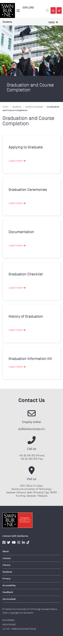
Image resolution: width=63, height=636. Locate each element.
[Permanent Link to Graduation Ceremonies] (30, 179)
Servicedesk (9, 598)
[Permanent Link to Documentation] (30, 221)
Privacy (6, 578)
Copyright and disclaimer (21, 612)
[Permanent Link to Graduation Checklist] (30, 264)
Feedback (8, 592)
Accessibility (9, 585)
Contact (7, 558)
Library (6, 564)
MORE (52, 22)
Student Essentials (34, 106)
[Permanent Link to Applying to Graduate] (30, 137)
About (6, 551)
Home (6, 106)
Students (7, 21)
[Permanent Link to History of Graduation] (30, 306)
